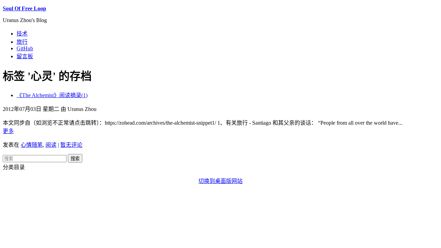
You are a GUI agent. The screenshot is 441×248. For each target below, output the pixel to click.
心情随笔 (32, 145)
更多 (8, 131)
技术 (22, 34)
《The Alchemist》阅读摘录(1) (52, 95)
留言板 (25, 56)
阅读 (51, 145)
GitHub (25, 48)
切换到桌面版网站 (220, 181)
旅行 (22, 42)
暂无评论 (71, 145)
